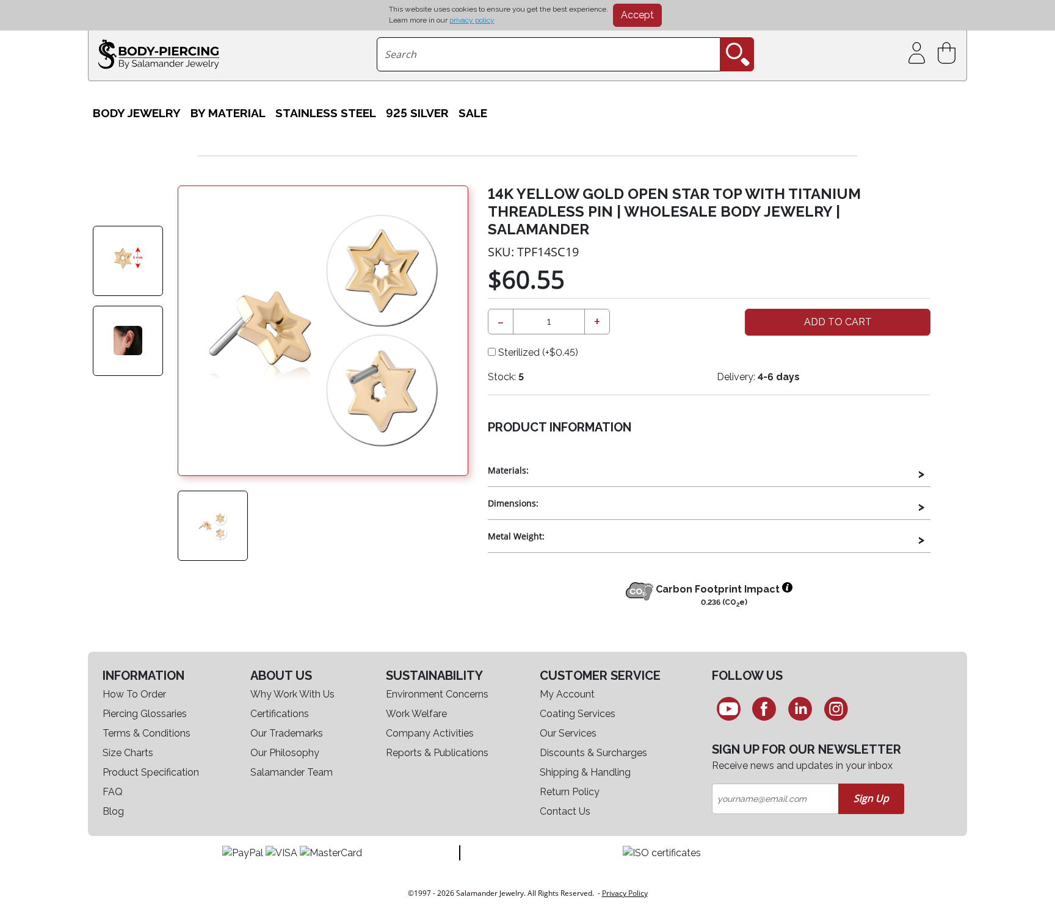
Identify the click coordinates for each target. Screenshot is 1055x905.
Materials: (508, 470)
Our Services (568, 733)
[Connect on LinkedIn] (800, 708)
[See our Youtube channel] (728, 708)
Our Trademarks (286, 733)
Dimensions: (513, 503)
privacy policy (472, 20)
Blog (113, 811)
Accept (637, 15)
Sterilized (537, 352)
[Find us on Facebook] (764, 708)
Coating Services (577, 713)
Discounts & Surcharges (593, 753)
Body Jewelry (137, 113)
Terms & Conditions (146, 733)
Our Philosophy (284, 753)
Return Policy (570, 792)
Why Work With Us (292, 694)
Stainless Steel (325, 113)
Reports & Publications (437, 753)
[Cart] (949, 53)
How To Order (134, 694)
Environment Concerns (437, 694)
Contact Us (565, 811)
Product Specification (151, 772)
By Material (228, 113)
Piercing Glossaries (145, 713)
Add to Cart (838, 322)
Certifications (279, 713)
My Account (567, 694)
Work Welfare (416, 713)
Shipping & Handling (585, 772)
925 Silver (417, 113)
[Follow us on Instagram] (836, 708)
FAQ (113, 792)
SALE (473, 113)
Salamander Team (291, 772)
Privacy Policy (625, 893)
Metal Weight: (516, 536)
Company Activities (430, 733)
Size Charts (128, 753)
